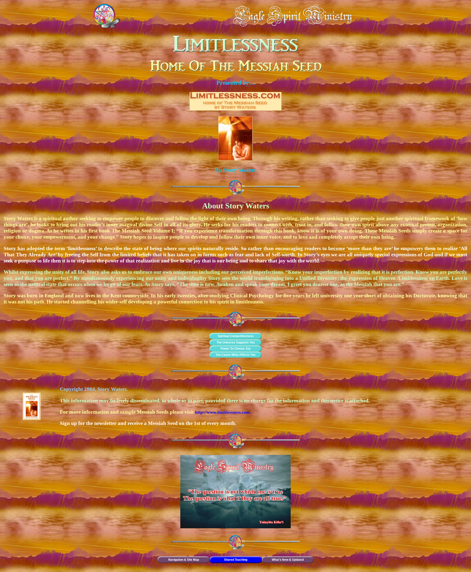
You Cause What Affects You (235, 354)
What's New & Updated (288, 559)
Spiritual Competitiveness (236, 336)
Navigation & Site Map (183, 559)
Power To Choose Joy (236, 348)
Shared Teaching (235, 559)
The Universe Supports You (236, 342)
